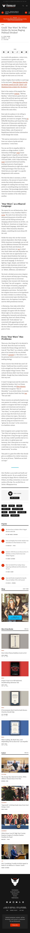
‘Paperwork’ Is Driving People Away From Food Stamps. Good (14, 806)
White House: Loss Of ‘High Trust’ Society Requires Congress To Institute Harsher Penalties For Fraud (13, 835)
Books (4, 505)
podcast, (17, 94)
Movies (4, 512)
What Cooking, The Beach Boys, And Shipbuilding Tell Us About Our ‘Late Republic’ (14, 740)
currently (11, 355)
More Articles (14, 497)
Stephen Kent (15, 515)
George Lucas (6, 509)
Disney (19, 505)
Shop (3, 589)
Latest (3, 753)
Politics (12, 512)
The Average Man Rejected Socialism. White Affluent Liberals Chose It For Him (13, 777)
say (19, 249)
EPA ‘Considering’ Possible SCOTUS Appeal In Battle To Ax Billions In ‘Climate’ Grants (14, 864)
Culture (11, 505)
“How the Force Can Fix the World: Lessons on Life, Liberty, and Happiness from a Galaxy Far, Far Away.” (14, 84)
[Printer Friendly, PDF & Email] (26, 52)
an (27, 119)
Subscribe (15, 925)
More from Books (7, 629)
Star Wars (5, 515)
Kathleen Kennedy (17, 509)
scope (3, 215)
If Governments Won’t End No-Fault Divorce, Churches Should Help (14, 711)
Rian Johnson (21, 386)
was (25, 393)
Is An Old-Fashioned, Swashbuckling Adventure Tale (11, 681)
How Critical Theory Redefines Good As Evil (13, 653)
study (18, 153)
